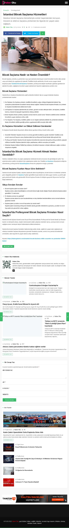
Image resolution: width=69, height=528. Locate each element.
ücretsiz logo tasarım (48, 521)
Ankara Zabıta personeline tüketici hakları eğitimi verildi (24, 347)
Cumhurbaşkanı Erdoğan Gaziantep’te (43, 285)
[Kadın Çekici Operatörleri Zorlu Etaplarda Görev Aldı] (34, 419)
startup (63, 521)
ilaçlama (21, 175)
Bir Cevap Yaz (8, 246)
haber (29, 521)
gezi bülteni (22, 521)
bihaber (57, 521)
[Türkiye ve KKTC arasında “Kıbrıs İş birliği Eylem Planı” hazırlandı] (22, 326)
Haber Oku (9, 27)
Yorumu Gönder (9, 400)
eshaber (30, 523)
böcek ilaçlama (25, 163)
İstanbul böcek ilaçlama (19, 83)
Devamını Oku (8, 297)
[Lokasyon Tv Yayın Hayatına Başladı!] (8, 482)
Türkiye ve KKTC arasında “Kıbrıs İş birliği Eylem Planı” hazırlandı (55, 323)
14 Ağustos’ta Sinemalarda (24, 470)
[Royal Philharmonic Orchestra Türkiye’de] (8, 447)
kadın (34, 523)
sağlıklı (33, 521)
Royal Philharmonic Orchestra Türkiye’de (28, 447)
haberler (38, 521)
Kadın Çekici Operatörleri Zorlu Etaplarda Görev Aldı (23, 432)
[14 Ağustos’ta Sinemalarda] (8, 470)
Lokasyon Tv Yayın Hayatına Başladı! (27, 482)
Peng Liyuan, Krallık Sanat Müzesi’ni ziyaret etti (21, 304)
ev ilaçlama (49, 161)
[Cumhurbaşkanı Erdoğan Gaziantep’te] (15, 288)
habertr (39, 523)
